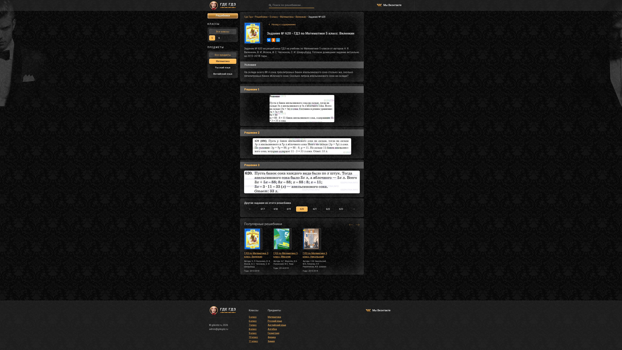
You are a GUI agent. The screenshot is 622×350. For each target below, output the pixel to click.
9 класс (253, 333)
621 (315, 209)
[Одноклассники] (273, 40)
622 (328, 209)
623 (341, 209)
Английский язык (222, 73)
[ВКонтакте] (269, 40)
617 (263, 209)
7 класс (253, 325)
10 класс (253, 337)
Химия (271, 341)
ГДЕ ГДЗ (222, 5)
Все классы (222, 31)
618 (276, 209)
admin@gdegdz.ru (218, 329)
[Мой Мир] (278, 40)
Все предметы (223, 54)
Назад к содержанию (284, 24)
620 (302, 209)
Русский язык (222, 67)
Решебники (261, 16)
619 (289, 209)
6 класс (253, 321)
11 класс (253, 341)
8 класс (253, 329)
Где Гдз (248, 16)
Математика (287, 16)
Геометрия (273, 333)
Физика (272, 337)
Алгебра (272, 329)
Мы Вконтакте (392, 5)
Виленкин (301, 16)
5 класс (274, 16)
